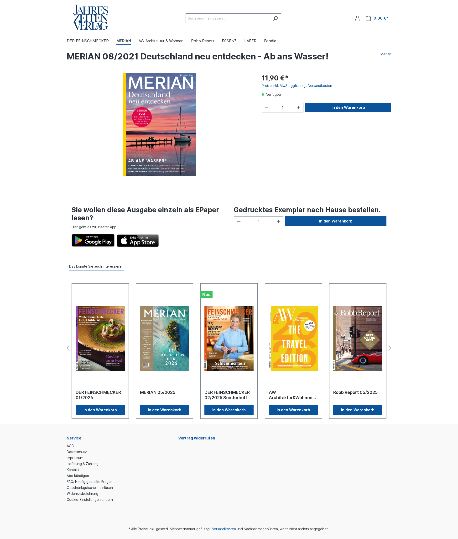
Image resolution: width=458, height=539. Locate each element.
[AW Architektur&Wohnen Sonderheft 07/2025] (293, 338)
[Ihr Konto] (357, 18)
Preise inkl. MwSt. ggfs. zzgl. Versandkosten (297, 86)
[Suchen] (275, 18)
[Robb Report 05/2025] (357, 338)
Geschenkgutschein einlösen (90, 488)
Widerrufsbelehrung (82, 493)
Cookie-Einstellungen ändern (90, 499)
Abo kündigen (78, 476)
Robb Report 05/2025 (355, 392)
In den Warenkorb (348, 107)
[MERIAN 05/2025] (164, 338)
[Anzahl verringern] (267, 107)
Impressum (75, 458)
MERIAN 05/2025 (157, 392)
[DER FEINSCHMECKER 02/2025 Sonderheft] (229, 338)
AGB (70, 446)
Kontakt (73, 470)
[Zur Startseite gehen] (90, 17)
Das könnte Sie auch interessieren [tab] (96, 266)
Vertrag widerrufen (196, 438)
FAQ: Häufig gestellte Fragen (90, 482)
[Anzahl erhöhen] (299, 107)
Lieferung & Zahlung (83, 464)
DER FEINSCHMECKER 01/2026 (98, 395)
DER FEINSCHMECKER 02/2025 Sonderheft (227, 395)
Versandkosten (224, 529)
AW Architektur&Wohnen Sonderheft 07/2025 (290, 395)
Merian (385, 54)
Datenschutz (77, 452)
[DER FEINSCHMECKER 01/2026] (100, 338)
